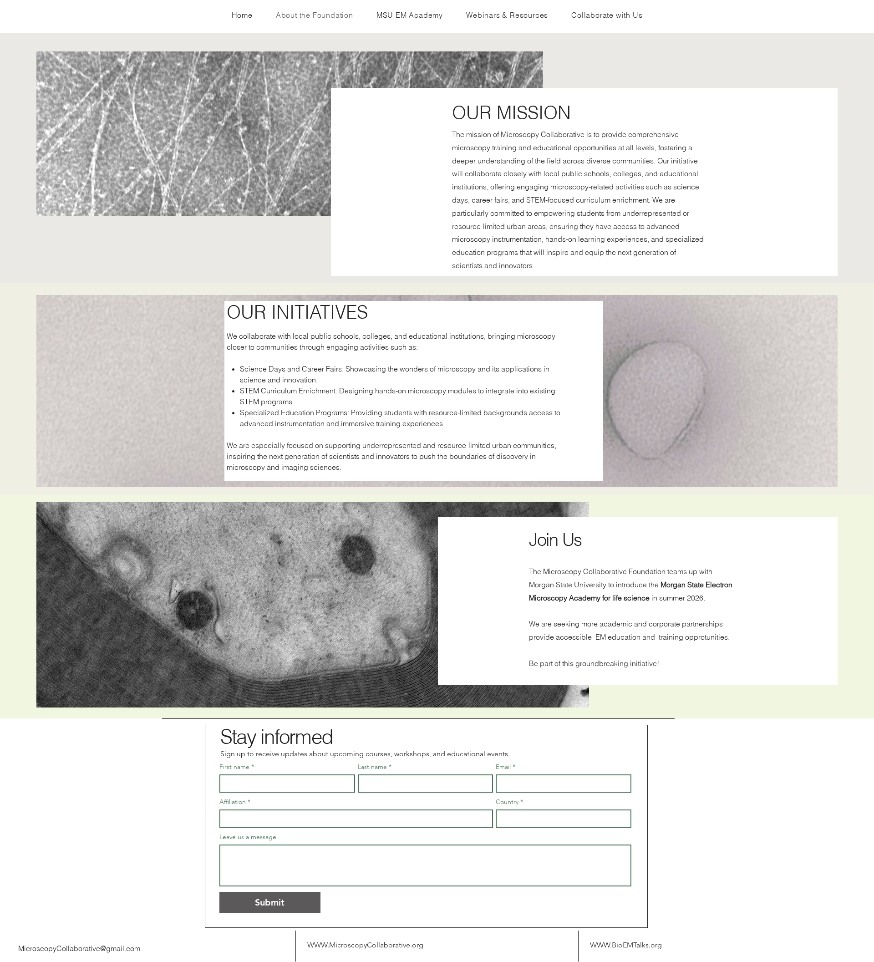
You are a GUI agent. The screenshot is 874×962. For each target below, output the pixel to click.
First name (236, 767)
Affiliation (234, 802)
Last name (374, 767)
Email (505, 767)
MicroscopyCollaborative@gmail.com (79, 948)
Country (509, 802)
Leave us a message (247, 837)
